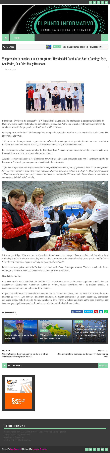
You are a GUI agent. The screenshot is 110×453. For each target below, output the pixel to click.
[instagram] (102, 2)
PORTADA (48, 47)
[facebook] (90, 2)
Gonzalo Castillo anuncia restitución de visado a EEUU (74, 46)
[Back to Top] (106, 449)
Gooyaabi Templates (39, 449)
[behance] (106, 2)
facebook (102, 365)
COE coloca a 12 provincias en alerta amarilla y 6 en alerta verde (53, 337)
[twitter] (94, 2)
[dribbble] (98, 2)
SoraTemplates (15, 449)
